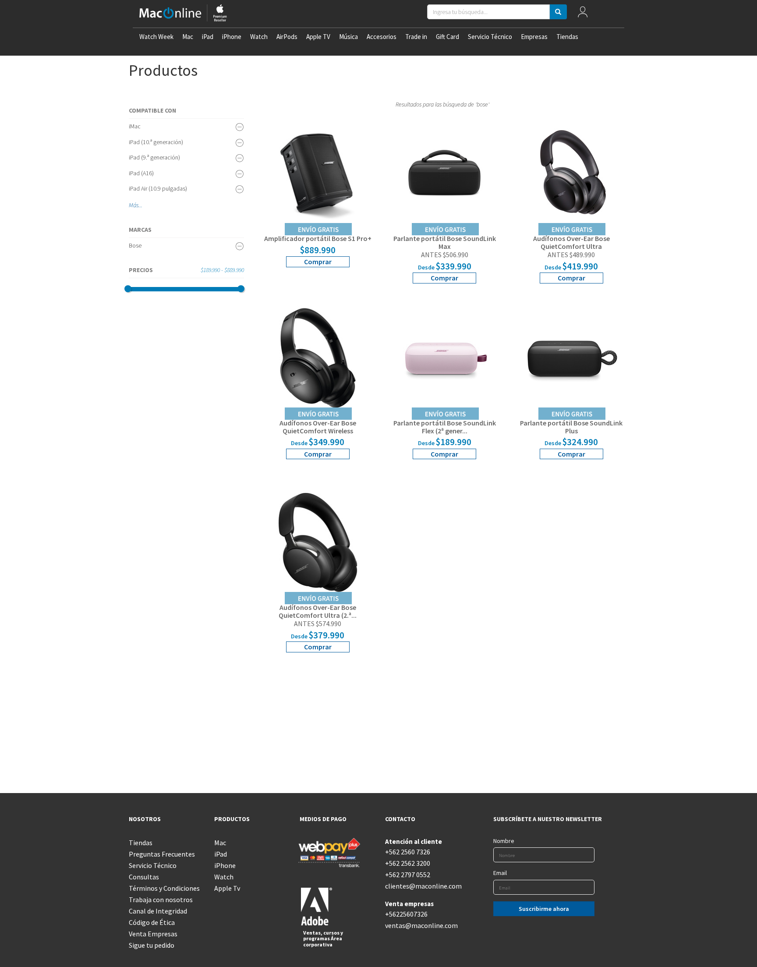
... (140, 205)
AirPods (286, 36)
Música (348, 36)
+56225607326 (406, 914)
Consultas (144, 876)
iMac (135, 126)
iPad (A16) (141, 173)
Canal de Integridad (158, 911)
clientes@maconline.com (421, 886)
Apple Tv (227, 888)
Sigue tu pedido (151, 945)
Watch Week (156, 36)
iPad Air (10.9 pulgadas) (158, 188)
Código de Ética (152, 922)
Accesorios (381, 36)
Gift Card (447, 36)
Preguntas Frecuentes (162, 854)
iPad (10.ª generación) (156, 142)
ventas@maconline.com (421, 925)
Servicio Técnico (490, 36)
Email (500, 873)
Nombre (503, 841)
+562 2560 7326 (407, 851)
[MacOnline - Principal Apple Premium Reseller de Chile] (183, 14)
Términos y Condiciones (164, 888)
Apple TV (318, 36)
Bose (135, 245)
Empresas (534, 36)
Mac (187, 36)
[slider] (127, 288)
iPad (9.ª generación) (154, 157)
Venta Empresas (153, 933)
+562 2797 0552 (407, 874)
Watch (259, 36)
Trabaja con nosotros (161, 899)
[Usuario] (582, 14)
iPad (207, 36)
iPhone (231, 36)
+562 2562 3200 (407, 863)
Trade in (416, 36)
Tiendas (567, 36)
